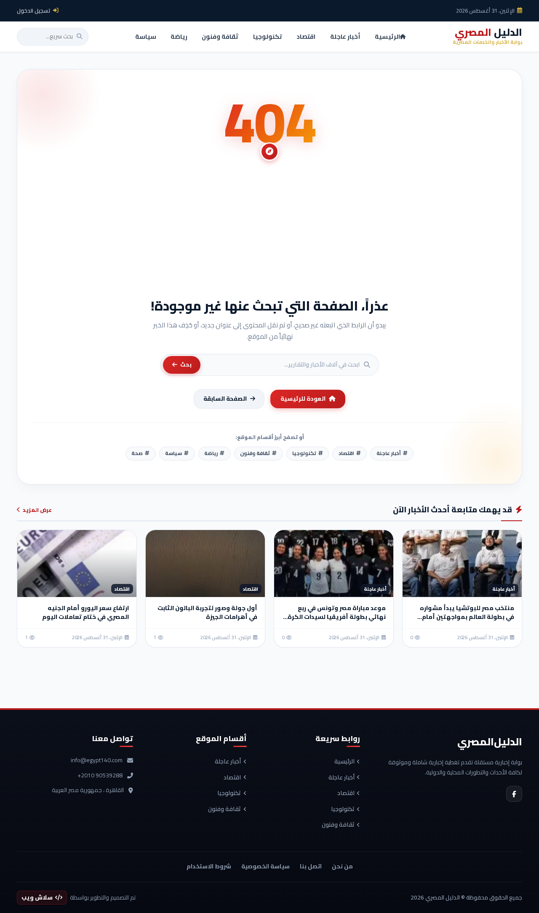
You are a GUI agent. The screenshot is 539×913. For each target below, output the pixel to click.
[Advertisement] (269, 234)
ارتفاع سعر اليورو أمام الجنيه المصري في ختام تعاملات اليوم (85, 612)
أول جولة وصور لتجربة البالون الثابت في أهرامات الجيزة (207, 612)
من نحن (342, 866)
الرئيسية (344, 762)
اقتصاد (346, 793)
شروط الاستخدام (209, 866)
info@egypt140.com (97, 760)
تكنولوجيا (343, 809)
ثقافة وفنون (338, 825)
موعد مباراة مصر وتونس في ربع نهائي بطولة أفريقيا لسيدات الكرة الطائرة (337, 616)
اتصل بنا (311, 866)
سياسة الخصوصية (265, 866)
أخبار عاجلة (341, 778)
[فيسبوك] (514, 794)
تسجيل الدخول (34, 10)
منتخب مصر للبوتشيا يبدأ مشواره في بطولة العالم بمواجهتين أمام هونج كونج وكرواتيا (467, 616)
